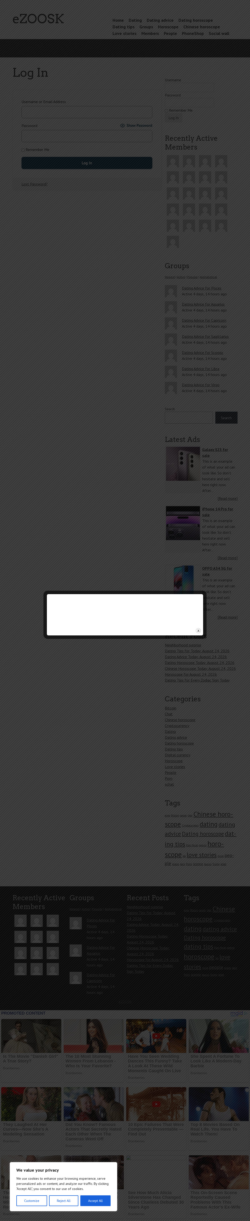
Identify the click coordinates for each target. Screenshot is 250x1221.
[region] (63, 1186)
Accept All (95, 1201)
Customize (31, 1201)
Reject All (64, 1201)
